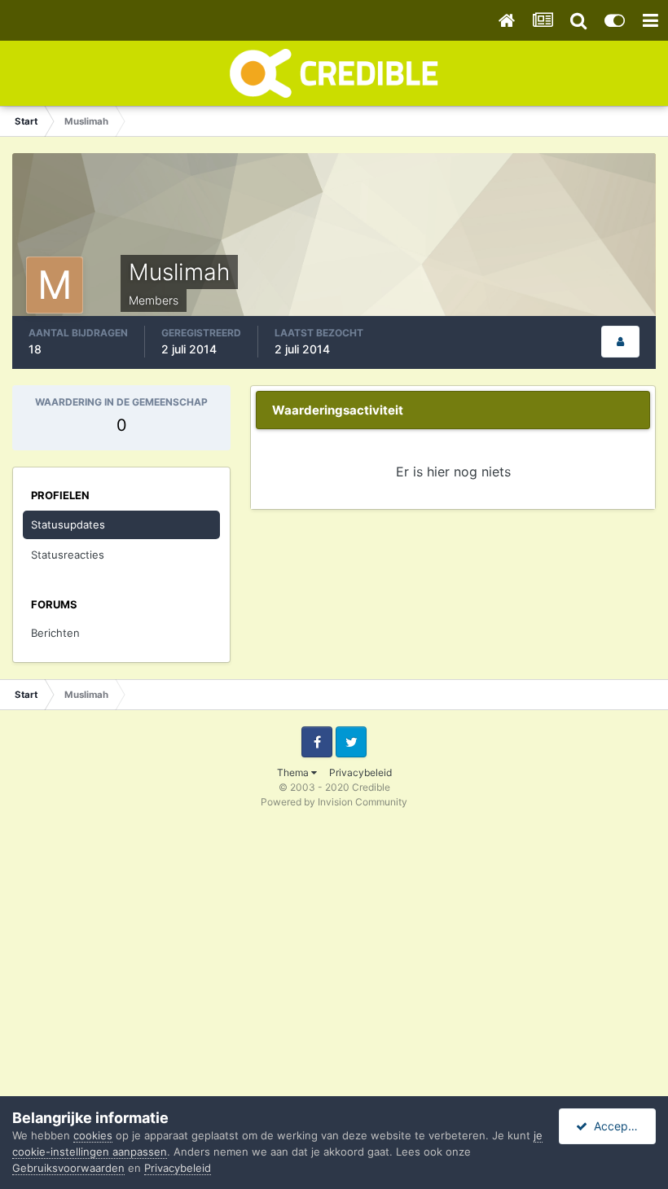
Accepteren (621, 1126)
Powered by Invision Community (334, 802)
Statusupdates (68, 524)
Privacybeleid (360, 772)
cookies (92, 1135)
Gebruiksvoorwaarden (68, 1167)
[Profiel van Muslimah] (620, 342)
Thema (294, 772)
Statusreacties (67, 554)
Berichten (55, 632)
